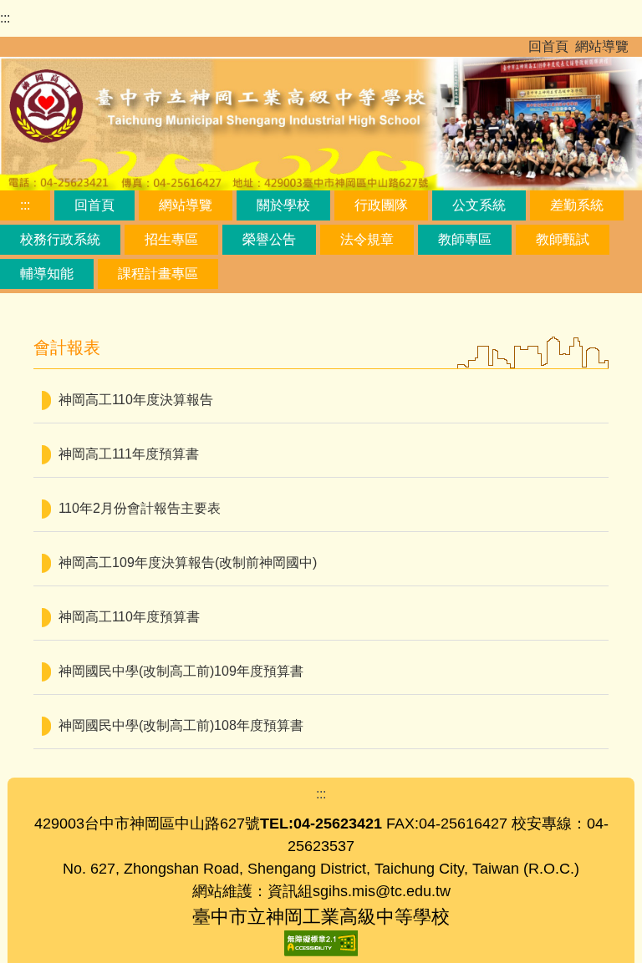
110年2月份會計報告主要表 (140, 508)
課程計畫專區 (158, 273)
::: (5, 18)
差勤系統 (577, 205)
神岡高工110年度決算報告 (136, 400)
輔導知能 (47, 273)
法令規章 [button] (367, 239)
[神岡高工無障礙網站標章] (321, 942)
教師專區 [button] (465, 239)
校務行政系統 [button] (60, 239)
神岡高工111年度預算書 (129, 454)
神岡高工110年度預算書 (129, 617)
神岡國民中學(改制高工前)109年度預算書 (181, 671)
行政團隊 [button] (381, 205)
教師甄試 (562, 239)
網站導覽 (602, 46)
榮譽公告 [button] (269, 239)
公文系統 (479, 205)
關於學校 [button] (283, 205)
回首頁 (548, 46)
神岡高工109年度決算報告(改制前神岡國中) (188, 562)
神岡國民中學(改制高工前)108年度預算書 (181, 725)
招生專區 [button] (171, 239)
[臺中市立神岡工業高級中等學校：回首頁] (321, 121)
